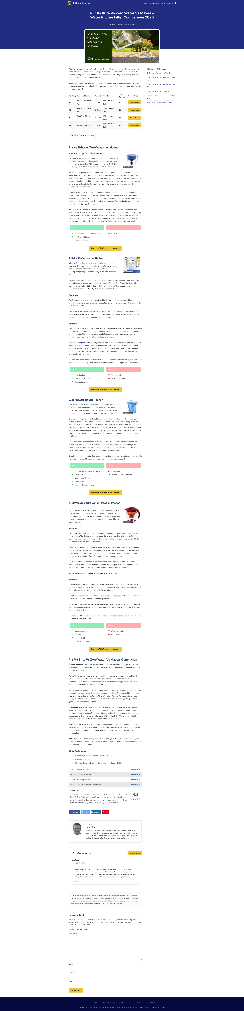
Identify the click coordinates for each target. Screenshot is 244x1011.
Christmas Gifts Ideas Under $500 (159, 91)
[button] (175, 3)
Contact (96, 1002)
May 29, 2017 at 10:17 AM (80, 863)
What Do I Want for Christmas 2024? (160, 103)
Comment (73, 933)
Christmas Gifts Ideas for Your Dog (159, 73)
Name (71, 964)
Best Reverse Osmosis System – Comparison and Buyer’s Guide (97, 763)
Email (71, 972)
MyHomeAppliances (80, 3)
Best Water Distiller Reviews (83, 759)
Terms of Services (152, 1002)
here (136, 178)
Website (71, 981)
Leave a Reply (134, 853)
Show (91, 135)
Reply (75, 881)
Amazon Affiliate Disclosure (114, 1002)
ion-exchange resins (80, 343)
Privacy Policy (135, 1002)
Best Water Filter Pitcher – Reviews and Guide (90, 755)
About (87, 1002)
